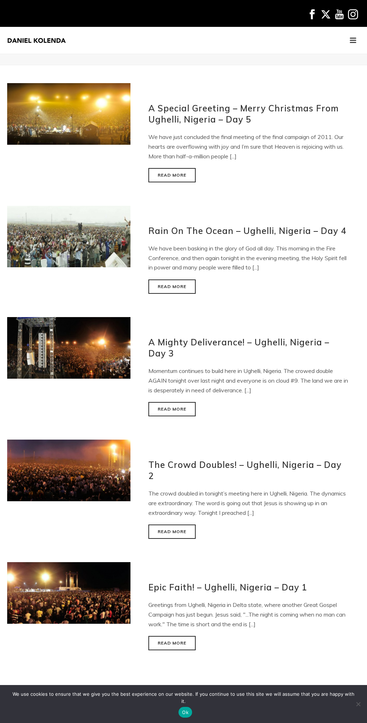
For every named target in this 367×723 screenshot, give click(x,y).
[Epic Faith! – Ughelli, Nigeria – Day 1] (68, 592)
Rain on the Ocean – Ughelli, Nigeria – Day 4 (247, 230)
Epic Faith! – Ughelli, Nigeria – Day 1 (227, 587)
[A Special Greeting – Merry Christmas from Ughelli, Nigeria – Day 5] (68, 113)
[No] (358, 704)
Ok (185, 712)
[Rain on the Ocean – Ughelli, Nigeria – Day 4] (68, 235)
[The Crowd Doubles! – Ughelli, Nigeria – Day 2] (68, 469)
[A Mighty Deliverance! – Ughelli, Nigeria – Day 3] (68, 347)
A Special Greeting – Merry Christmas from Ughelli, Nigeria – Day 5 (243, 114)
